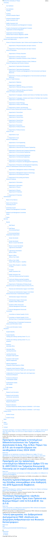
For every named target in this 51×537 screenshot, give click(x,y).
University (6, 2)
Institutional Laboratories (12, 397)
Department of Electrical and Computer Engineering (22, 147)
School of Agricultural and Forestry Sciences (17, 63)
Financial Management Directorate (17, 306)
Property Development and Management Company (19, 25)
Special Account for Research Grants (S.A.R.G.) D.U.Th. (20, 285)
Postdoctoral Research (12, 374)
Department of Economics (15, 122)
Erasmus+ (8, 341)
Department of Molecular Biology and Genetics (21, 87)
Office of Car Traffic (14, 257)
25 (13, 528)
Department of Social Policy (16, 117)
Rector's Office (12, 252)
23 (11, 528)
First (4, 528)
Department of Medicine (15, 82)
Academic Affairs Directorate (16, 301)
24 (12, 528)
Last (26, 528)
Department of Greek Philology (17, 99)
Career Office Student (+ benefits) (17, 261)
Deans (7, 214)
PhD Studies (9, 384)
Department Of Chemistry (15, 192)
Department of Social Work (16, 112)
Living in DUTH (7, 411)
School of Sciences (11, 179)
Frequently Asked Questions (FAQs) (15, 365)
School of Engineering (11, 139)
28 (17, 528)
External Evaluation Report (13, 15)
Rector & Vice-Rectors (11, 199)
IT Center (11, 266)
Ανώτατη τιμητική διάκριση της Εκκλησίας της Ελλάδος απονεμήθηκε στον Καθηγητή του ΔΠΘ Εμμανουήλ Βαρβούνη (24, 482)
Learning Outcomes (11, 351)
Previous (7, 528)
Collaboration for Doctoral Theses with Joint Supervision (20, 370)
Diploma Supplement (11, 360)
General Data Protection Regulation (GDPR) (17, 34)
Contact (6, 424)
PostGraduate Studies (11, 379)
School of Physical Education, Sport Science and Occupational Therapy (24, 42)
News (5, 419)
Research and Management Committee (16, 209)
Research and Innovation (12, 392)
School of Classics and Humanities (15, 91)
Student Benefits (10, 331)
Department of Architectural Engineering (19, 157)
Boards (8, 222)
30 (20, 528)
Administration (7, 196)
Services (6, 219)
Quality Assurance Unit (12, 20)
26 (15, 528)
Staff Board (12, 225)
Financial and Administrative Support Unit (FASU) (21, 289)
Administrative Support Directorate (18, 296)
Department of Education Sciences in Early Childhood (22, 58)
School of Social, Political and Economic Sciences (18, 109)
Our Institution (9, 5)
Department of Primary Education (17, 53)
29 (19, 528)
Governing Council (11, 204)
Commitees (9, 311)
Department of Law (14, 134)
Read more (5, 452)
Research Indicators (11, 401)
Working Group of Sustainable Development (20, 319)
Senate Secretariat (13, 238)
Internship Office (10, 346)
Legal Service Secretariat (15, 247)
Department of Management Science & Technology (22, 169)
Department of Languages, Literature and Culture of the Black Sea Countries (28, 95)
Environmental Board (14, 230)
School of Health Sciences (13, 79)
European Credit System (12, 355)
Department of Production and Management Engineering (23, 161)
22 (9, 528)
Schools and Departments (10, 39)
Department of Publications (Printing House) (20, 281)
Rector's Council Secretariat (16, 242)
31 (21, 528)
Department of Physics (15, 187)
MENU (46, 1)
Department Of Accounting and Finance (19, 174)
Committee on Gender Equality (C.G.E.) (19, 314)
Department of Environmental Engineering (19, 152)
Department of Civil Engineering (17, 142)
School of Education (11, 50)
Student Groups (10, 414)
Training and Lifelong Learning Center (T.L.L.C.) (18, 336)
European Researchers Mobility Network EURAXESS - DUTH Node (23, 406)
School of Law (10, 131)
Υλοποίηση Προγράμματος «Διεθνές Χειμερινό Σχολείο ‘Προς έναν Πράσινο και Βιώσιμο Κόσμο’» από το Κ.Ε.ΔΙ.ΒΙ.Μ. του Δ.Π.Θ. (24, 500)
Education (6, 328)
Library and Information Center (14, 323)
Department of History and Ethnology (18, 104)
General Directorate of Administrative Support (18, 293)
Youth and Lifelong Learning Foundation (19, 276)
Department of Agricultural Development (19, 66)
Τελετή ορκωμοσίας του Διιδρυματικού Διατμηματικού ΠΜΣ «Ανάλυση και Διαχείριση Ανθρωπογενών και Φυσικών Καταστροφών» (23, 518)
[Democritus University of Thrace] (11, 0)
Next (23, 528)
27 (16, 528)
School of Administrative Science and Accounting (18, 166)
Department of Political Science (17, 126)
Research (6, 389)
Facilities (8, 10)
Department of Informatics (15, 182)
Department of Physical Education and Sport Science (22, 45)
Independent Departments (12, 234)
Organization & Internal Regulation (14, 29)
